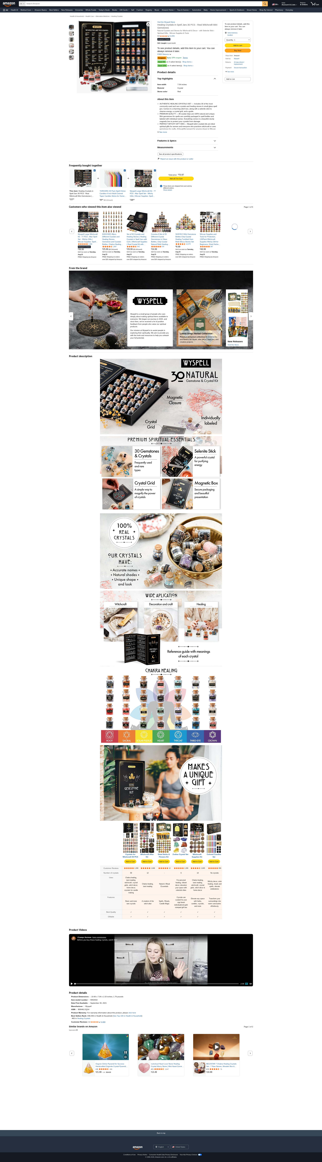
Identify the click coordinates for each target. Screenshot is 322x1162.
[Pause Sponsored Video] (126, 1052)
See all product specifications (170, 154)
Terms (185, 58)
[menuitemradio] (246, 984)
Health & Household (77, 16)
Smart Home (252, 10)
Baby (206, 10)
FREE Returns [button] (163, 54)
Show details (167, 190)
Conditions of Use (129, 1155)
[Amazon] (9, 4)
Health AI (14, 10)
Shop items (186, 62)
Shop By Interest (266, 10)
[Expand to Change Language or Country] (168, 1147)
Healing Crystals (117, 16)
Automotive (196, 10)
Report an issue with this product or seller (176, 159)
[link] (113, 178)
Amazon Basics (41, 10)
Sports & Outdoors (237, 10)
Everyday (289, 10)
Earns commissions (99, 937)
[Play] (71, 984)
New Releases (67, 10)
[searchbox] (143, 3)
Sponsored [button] (72, 1030)
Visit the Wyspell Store (166, 22)
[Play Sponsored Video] (161, 1047)
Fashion (140, 10)
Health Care (90, 16)
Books (114, 10)
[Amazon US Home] (137, 1148)
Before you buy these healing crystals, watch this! (97, 940)
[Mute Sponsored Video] (126, 1057)
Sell (132, 10)
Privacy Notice (142, 1155)
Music (157, 10)
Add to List (230, 79)
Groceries (79, 10)
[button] (5, 10)
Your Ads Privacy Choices (188, 1155)
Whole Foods (91, 10)
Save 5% (161, 62)
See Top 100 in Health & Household (127, 1016)
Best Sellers (54, 10)
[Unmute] (250, 983)
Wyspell (236, 59)
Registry (149, 10)
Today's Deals (104, 10)
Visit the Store (233, 345)
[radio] (71, 27)
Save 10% (162, 66)
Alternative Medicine (103, 16)
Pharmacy (279, 10)
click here (132, 1013)
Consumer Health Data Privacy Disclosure (163, 1155)
